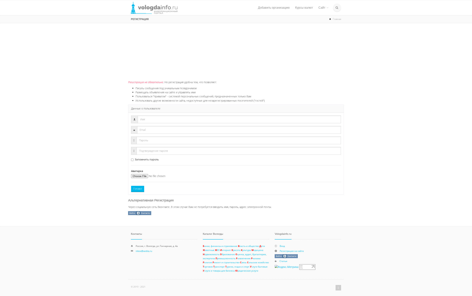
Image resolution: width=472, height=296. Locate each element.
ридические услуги (246, 270)
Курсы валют (304, 7)
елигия (207, 262)
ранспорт (219, 266)
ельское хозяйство (258, 262)
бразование (227, 254)
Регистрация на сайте (292, 250)
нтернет (225, 250)
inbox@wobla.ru (144, 250)
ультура (246, 250)
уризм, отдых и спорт (237, 266)
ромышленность (225, 258)
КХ (217, 250)
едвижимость (211, 254)
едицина (257, 250)
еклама (256, 258)
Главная (337, 19)
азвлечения (243, 258)
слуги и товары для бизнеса (219, 270)
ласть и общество (248, 245)
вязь (243, 262)
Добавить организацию (274, 7)
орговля (208, 266)
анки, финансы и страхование (220, 245)
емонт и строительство (226, 262)
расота (236, 250)
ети (262, 245)
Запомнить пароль (147, 159)
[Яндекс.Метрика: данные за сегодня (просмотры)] (287, 267)
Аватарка (137, 171)
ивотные (208, 250)
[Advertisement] (236, 51)
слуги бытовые (259, 266)
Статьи (283, 261)
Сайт (321, 7)
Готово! (137, 188)
